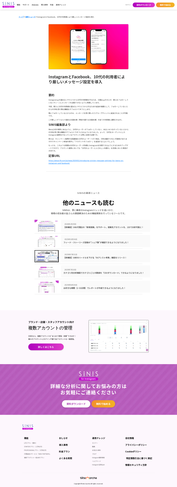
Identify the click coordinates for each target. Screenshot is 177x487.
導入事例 (44, 5)
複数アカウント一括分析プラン (34, 457)
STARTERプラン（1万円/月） (33, 446)
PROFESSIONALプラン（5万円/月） (35, 450)
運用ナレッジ (61, 5)
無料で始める (165, 5)
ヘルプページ (96, 461)
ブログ (94, 454)
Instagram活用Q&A (98, 465)
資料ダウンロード (144, 5)
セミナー (95, 443)
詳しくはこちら (46, 346)
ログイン (128, 5)
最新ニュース (30, 17)
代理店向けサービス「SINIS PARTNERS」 (37, 454)
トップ (21, 17)
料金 (51, 5)
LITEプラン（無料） (30, 443)
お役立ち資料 (96, 450)
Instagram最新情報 (98, 457)
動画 (93, 446)
